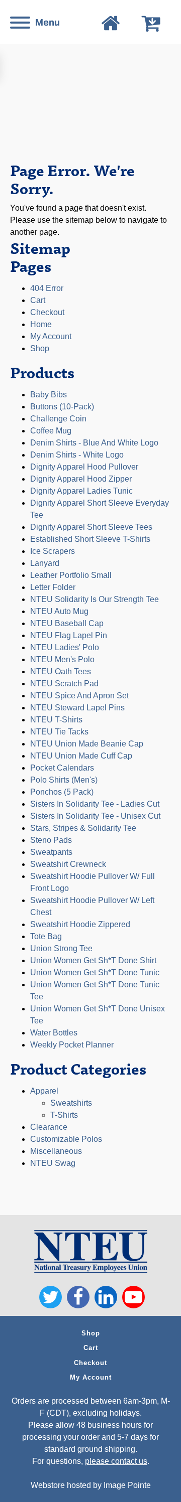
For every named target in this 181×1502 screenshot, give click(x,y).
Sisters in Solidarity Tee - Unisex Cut (95, 816)
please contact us (116, 1461)
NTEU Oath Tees (60, 671)
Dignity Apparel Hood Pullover (84, 467)
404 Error (46, 288)
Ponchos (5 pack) (62, 792)
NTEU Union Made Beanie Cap (86, 743)
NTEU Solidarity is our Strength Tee (94, 599)
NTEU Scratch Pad (64, 683)
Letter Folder (52, 587)
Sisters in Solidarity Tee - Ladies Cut (94, 804)
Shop (39, 348)
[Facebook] (78, 1297)
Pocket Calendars (62, 768)
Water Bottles (53, 1032)
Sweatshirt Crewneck (68, 864)
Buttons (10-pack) (62, 406)
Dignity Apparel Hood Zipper (81, 479)
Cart (37, 300)
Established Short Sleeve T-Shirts (90, 539)
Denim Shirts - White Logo (77, 454)
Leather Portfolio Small (71, 575)
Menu (47, 22)
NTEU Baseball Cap (67, 623)
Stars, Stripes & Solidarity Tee (83, 828)
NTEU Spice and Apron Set (79, 695)
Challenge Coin (58, 418)
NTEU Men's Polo (62, 659)
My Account (91, 1377)
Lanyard (44, 563)
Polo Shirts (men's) (64, 780)
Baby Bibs (48, 394)
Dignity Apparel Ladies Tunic (81, 491)
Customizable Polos (66, 1139)
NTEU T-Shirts (56, 719)
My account (50, 336)
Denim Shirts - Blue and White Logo (94, 442)
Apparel (44, 1091)
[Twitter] (50, 1297)
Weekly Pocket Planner (72, 1044)
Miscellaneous (56, 1151)
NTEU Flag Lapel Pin (68, 635)
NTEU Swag (52, 1163)
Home (41, 324)
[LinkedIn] (106, 1297)
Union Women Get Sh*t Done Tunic (94, 972)
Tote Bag (46, 936)
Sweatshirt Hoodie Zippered (80, 924)
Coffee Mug (50, 430)
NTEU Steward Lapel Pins (77, 707)
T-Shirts (64, 1115)
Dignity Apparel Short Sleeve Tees (91, 527)
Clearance (48, 1127)
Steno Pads (51, 840)
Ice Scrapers (52, 551)
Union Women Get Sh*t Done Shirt (93, 960)
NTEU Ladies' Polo (64, 647)
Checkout (47, 312)
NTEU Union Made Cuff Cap (81, 756)
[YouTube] (133, 1297)
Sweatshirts (71, 1103)
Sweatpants (51, 852)
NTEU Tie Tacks (59, 731)
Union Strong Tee (61, 948)
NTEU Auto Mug (59, 611)
